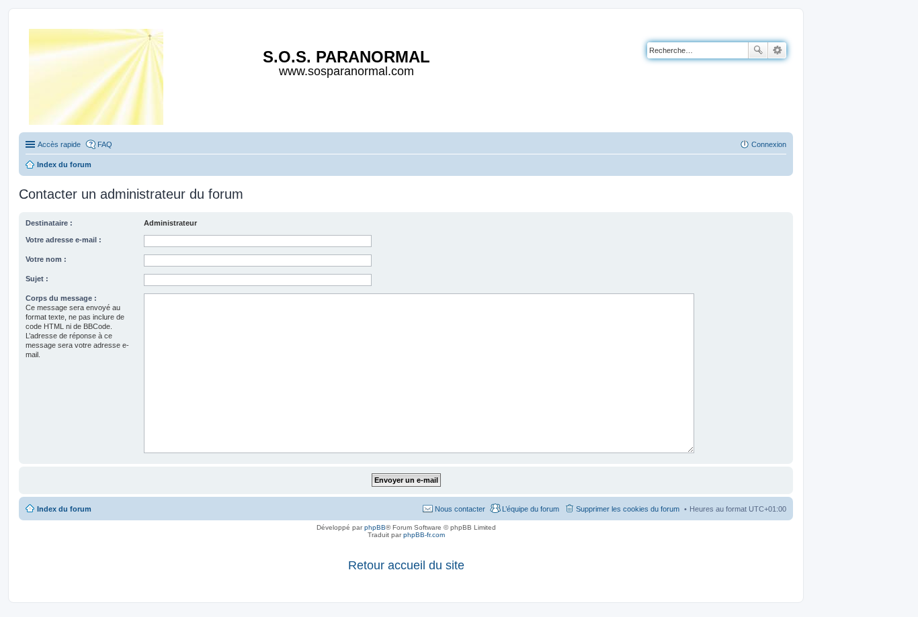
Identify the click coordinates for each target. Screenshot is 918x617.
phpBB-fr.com (424, 534)
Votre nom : (46, 259)
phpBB (375, 527)
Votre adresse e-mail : (63, 240)
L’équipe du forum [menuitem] (530, 509)
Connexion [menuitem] (768, 144)
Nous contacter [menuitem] (460, 509)
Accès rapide (59, 144)
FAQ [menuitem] (104, 144)
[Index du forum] (97, 74)
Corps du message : (61, 298)
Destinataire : (49, 223)
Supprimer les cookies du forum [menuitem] (627, 509)
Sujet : (37, 279)
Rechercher (758, 50)
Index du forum (64, 509)
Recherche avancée (777, 50)
